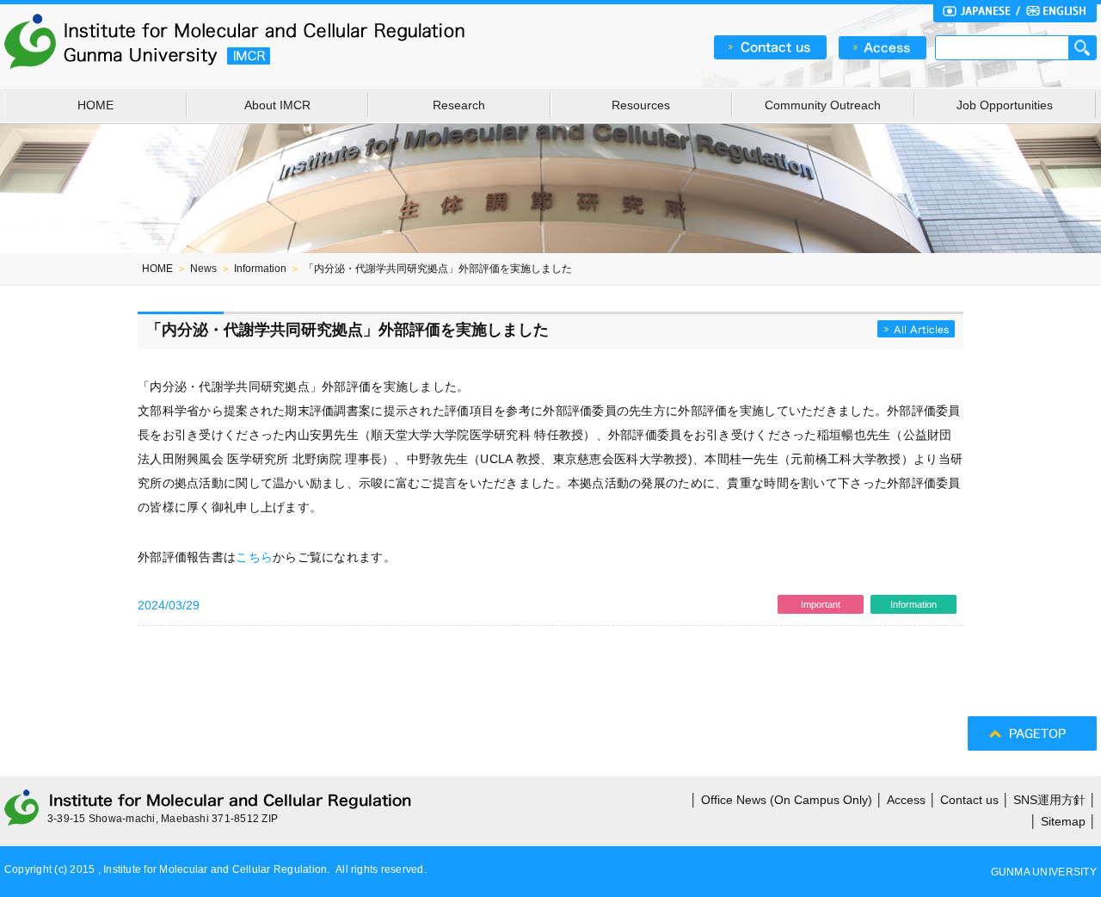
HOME (95, 105)
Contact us (969, 800)
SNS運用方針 (1049, 800)
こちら (254, 557)
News (203, 269)
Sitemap (1063, 821)
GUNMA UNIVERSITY (1044, 872)
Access (906, 800)
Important (820, 604)
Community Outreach (823, 105)
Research (459, 105)
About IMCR (277, 105)
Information (260, 269)
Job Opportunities (1004, 105)
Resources (641, 105)
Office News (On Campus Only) (786, 800)
